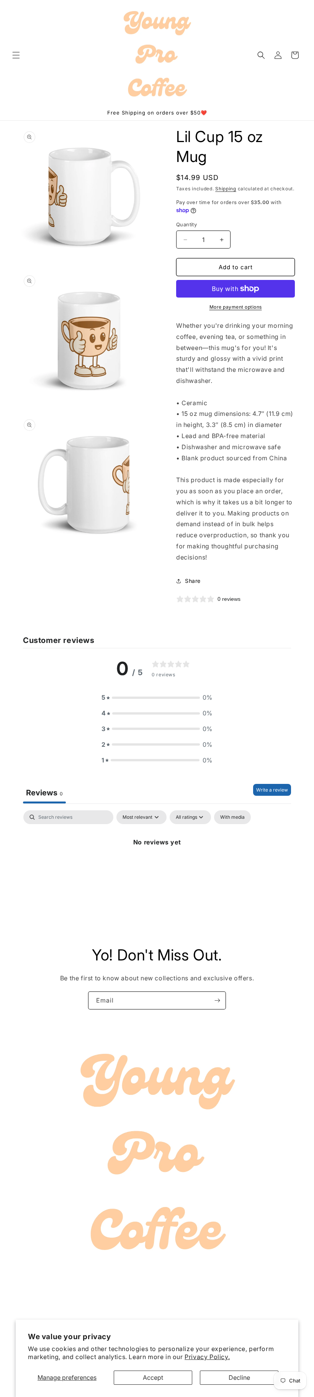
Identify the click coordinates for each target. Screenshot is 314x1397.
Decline (239, 1377)
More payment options (235, 307)
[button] (16, 55)
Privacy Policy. (207, 1357)
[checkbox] (232, 817)
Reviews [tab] (44, 792)
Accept (153, 1377)
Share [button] (193, 580)
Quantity (186, 224)
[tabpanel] (157, 868)
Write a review (272, 790)
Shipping (225, 188)
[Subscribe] (217, 1000)
